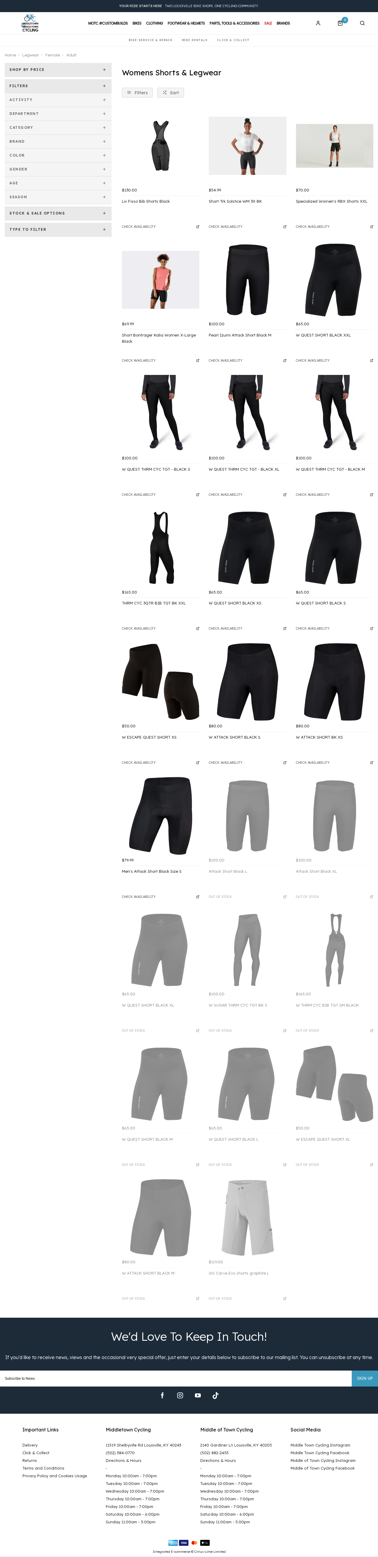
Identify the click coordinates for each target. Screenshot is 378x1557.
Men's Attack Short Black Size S (152, 871)
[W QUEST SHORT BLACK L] (247, 1083)
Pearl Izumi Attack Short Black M (240, 335)
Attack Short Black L (228, 871)
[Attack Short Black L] (247, 815)
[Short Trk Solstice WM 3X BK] (247, 145)
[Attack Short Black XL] (334, 815)
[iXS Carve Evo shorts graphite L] (247, 1218)
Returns (29, 1460)
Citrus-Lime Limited (210, 1552)
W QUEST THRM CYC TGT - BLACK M (330, 469)
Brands (283, 23)
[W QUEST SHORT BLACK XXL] (334, 279)
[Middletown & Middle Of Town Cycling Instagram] (180, 1395)
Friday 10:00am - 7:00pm (129, 1506)
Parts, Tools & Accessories (235, 23)
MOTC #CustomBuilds (108, 23)
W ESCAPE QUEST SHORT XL (323, 1139)
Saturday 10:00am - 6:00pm (132, 1514)
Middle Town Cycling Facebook (320, 1452)
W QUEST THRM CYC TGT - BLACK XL (244, 469)
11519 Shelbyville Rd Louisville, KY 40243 (143, 1445)
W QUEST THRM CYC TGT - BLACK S (156, 469)
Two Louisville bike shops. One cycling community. (189, 6)
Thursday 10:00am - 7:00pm (132, 1498)
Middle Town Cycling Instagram (320, 1445)
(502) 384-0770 (120, 1452)
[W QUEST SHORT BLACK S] (334, 547)
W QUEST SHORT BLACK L (233, 1139)
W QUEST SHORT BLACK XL (148, 1005)
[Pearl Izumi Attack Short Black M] (247, 279)
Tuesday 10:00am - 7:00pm (132, 1483)
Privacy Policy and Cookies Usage (54, 1475)
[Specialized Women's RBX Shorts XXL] (334, 145)
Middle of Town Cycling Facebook (323, 1468)
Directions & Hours (123, 1460)
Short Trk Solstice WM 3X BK (235, 201)
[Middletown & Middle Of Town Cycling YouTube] (197, 1395)
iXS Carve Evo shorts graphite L (239, 1273)
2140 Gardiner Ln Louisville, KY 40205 (236, 1445)
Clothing (154, 23)
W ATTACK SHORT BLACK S (234, 737)
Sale (268, 23)
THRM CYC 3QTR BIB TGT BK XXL (154, 603)
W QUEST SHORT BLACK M (147, 1139)
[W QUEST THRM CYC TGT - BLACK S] (160, 413)
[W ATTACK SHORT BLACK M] (160, 1218)
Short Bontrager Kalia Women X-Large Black (159, 338)
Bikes (137, 23)
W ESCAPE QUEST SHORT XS (149, 737)
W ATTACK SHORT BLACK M (148, 1273)
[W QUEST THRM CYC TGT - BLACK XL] (247, 413)
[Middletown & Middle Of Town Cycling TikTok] (215, 1395)
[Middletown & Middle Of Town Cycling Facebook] (162, 1395)
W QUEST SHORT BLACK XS (235, 603)
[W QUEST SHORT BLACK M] (160, 1083)
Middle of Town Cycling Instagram (323, 1460)
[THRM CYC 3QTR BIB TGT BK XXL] (160, 547)
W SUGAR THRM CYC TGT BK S (238, 1005)
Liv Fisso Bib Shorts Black (146, 201)
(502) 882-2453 (214, 1452)
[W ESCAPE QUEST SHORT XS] (160, 682)
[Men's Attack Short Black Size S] (160, 815)
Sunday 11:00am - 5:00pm (130, 1521)
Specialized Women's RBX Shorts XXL (331, 201)
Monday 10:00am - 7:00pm (131, 1475)
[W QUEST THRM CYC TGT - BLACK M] (334, 413)
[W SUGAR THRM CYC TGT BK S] (247, 950)
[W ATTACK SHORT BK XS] (334, 682)
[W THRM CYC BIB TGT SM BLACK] (334, 950)
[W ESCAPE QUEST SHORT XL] (334, 1083)
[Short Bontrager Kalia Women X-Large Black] (160, 279)
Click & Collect (35, 1452)
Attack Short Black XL (316, 871)
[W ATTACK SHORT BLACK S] (247, 682)
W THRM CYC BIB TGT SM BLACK (327, 1005)
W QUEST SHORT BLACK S (321, 603)
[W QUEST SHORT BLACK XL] (160, 950)
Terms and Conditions (43, 1468)
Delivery (30, 1445)
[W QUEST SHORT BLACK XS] (247, 547)
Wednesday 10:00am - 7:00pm (135, 1491)
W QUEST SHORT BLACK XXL (323, 335)
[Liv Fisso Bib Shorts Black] (160, 145)
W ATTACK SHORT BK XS (319, 737)
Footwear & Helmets (186, 23)
